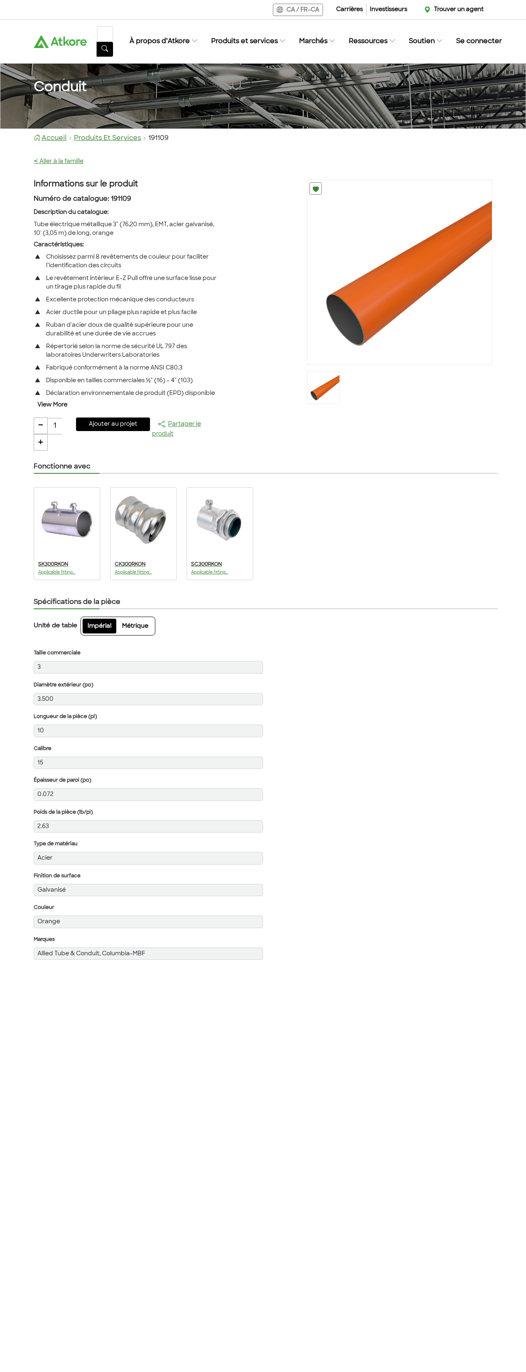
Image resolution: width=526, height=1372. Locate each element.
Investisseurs (388, 10)
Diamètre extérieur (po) (63, 685)
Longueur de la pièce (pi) (65, 716)
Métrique (135, 626)
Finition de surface (57, 876)
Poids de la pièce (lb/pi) (63, 812)
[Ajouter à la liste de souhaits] (315, 188)
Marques (44, 939)
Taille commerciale (57, 653)
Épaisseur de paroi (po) (62, 780)
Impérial (99, 626)
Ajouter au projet (113, 424)
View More (52, 405)
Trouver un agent (459, 10)
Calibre (42, 748)
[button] (164, 41)
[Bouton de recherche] (105, 49)
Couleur (44, 907)
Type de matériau (56, 844)
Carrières (349, 10)
